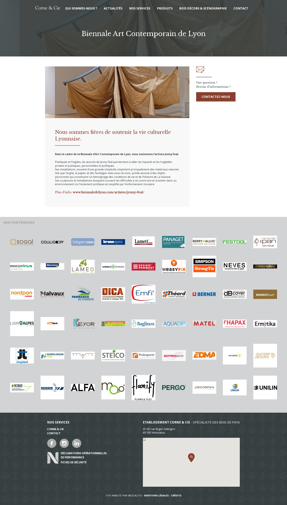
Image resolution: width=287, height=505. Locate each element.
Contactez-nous (216, 97)
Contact (241, 8)
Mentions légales (156, 495)
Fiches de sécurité (73, 462)
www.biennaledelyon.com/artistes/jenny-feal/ (108, 192)
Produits (165, 8)
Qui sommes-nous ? (81, 8)
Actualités (113, 8)
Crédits (176, 495)
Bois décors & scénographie (203, 8)
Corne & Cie (55, 429)
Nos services (139, 8)
